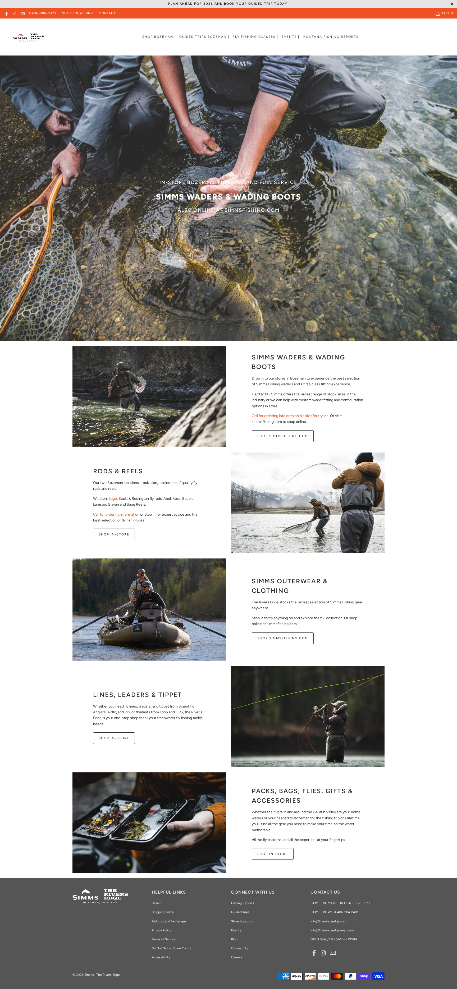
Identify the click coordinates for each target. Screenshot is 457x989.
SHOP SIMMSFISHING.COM (282, 436)
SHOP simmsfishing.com (282, 638)
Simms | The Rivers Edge (102, 975)
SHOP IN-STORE (114, 534)
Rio (127, 712)
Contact (107, 13)
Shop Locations (77, 13)
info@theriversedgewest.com (332, 930)
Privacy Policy (161, 930)
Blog (234, 939)
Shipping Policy (163, 912)
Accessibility (161, 957)
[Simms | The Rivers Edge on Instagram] (14, 13)
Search (157, 903)
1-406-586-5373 (42, 13)
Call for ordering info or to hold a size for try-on (290, 416)
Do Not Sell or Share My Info (172, 948)
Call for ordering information (116, 514)
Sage (112, 498)
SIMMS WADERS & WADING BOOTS (298, 362)
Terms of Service (164, 939)
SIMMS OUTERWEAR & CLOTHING (290, 585)
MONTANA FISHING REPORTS (331, 37)
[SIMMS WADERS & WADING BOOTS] (149, 396)
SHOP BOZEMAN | (159, 37)
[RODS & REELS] (308, 502)
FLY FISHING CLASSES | (255, 37)
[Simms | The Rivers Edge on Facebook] (6, 13)
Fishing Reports (242, 903)
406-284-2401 (347, 912)
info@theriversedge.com (328, 921)
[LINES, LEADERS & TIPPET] (308, 716)
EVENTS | (290, 37)
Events (236, 930)
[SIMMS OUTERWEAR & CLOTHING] (149, 609)
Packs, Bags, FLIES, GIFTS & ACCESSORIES (302, 795)
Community (239, 948)
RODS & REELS (118, 471)
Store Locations (242, 921)
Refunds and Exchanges (169, 921)
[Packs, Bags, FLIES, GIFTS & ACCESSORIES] (149, 822)
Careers (237, 957)
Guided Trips (240, 912)
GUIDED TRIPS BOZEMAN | (204, 37)
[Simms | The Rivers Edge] (28, 39)
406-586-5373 (359, 903)
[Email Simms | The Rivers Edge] (22, 13)
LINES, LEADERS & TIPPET (137, 695)
